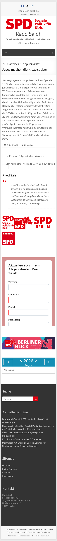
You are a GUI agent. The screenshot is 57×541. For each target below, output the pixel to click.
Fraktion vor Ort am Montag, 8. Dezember (22, 439)
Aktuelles (28, 145)
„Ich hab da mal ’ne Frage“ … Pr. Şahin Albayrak (28, 165)
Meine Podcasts (9, 469)
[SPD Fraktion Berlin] (23, 217)
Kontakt (24, 14)
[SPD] (8, 217)
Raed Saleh (29, 33)
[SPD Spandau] (8, 233)
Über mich (7, 465)
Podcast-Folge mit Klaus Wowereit (25, 156)
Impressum (34, 14)
